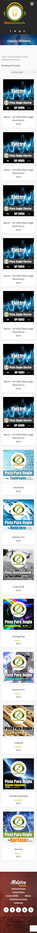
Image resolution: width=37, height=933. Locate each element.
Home (4, 57)
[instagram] (24, 31)
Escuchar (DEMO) (12, 896)
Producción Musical (18, 889)
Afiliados (28, 896)
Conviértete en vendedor (18, 899)
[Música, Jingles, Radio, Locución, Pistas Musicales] (14, 13)
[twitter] (15, 31)
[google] (30, 909)
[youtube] (20, 31)
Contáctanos (18, 903)
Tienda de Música (15, 57)
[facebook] (10, 31)
